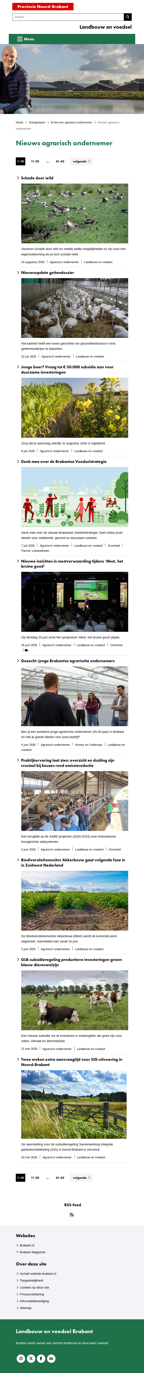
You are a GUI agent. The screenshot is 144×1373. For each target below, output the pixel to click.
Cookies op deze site (34, 1287)
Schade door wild (37, 178)
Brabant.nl (27, 1245)
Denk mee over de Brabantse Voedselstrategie (64, 461)
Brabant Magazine (32, 1252)
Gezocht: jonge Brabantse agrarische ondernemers (68, 660)
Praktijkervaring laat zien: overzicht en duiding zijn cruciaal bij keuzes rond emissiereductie (67, 763)
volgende (83, 161)
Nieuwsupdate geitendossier (47, 272)
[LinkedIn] (51, 1358)
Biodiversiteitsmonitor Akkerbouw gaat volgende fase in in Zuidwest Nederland (73, 862)
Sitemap (25, 1308)
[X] (31, 1358)
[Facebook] (41, 1358)
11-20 (35, 161)
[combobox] (68, 17)
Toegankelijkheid (31, 1280)
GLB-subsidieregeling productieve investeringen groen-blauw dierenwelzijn (72, 962)
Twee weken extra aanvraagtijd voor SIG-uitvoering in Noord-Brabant (71, 1062)
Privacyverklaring (32, 1294)
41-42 (60, 161)
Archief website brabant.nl (38, 1273)
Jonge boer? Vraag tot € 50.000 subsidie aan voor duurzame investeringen (67, 369)
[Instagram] (21, 1358)
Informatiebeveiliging (34, 1301)
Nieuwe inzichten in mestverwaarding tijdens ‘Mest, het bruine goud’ (72, 564)
